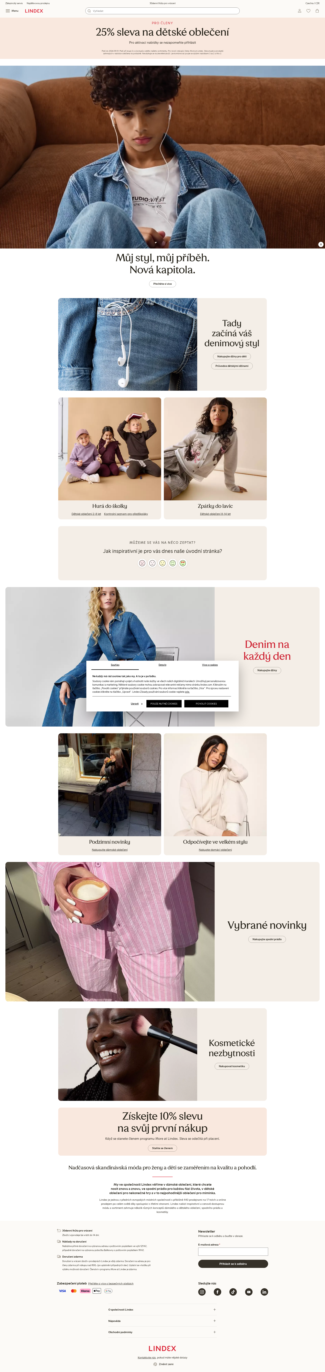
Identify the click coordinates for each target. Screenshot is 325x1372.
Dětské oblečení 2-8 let (86, 514)
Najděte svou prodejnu (38, 3)
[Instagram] (202, 1292)
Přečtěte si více (162, 283)
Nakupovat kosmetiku (232, 1066)
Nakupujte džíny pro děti (232, 356)
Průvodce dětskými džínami (231, 366)
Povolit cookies (206, 703)
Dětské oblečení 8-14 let (215, 514)
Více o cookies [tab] (210, 664)
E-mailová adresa (209, 1244)
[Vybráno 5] (182, 563)
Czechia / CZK (313, 3)
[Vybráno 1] (142, 563)
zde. (187, 691)
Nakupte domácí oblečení (215, 850)
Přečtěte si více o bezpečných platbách (111, 1283)
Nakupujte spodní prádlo (267, 939)
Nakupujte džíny (267, 670)
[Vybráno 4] (172, 563)
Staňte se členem (162, 1148)
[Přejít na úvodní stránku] (34, 11)
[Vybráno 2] (152, 563)
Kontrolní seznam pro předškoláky (126, 514)
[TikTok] (233, 1292)
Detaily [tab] (162, 664)
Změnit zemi (166, 1364)
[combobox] (162, 10)
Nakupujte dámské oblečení (110, 850)
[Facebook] (217, 1292)
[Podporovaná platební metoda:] (127, 1291)
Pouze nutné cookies (164, 703)
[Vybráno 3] (162, 563)
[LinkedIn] (264, 1292)
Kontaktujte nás (147, 1357)
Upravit (135, 703)
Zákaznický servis (14, 3)
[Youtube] (249, 1292)
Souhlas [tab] (115, 664)
